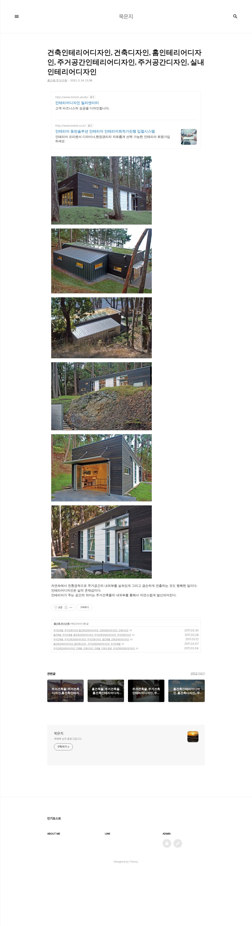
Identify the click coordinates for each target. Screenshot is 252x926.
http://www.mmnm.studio (71, 97)
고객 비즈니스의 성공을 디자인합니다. (82, 108)
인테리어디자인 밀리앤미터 (77, 103)
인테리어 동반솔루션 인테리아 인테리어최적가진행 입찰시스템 (105, 131)
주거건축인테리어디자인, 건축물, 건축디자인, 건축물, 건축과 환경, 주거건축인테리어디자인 (94, 648)
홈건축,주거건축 (61, 623)
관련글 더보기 (198, 673)
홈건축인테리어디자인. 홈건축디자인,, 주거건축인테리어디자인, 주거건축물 (86, 644)
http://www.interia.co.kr (70, 125)
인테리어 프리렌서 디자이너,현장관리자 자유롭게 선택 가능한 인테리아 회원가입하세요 (112, 139)
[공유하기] (66, 607)
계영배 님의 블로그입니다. (68, 738)
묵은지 (58, 733)
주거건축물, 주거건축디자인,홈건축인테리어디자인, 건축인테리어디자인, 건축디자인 (90, 630)
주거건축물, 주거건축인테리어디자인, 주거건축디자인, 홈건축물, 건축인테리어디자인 (91, 639)
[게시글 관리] (71, 607)
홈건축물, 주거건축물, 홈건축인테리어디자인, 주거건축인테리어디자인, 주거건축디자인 (92, 635)
